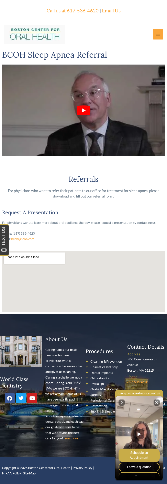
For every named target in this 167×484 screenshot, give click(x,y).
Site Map (29, 473)
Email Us (111, 10)
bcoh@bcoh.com (22, 239)
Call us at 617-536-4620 (73, 10)
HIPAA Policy (11, 473)
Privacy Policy (82, 468)
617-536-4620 (137, 382)
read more (71, 438)
